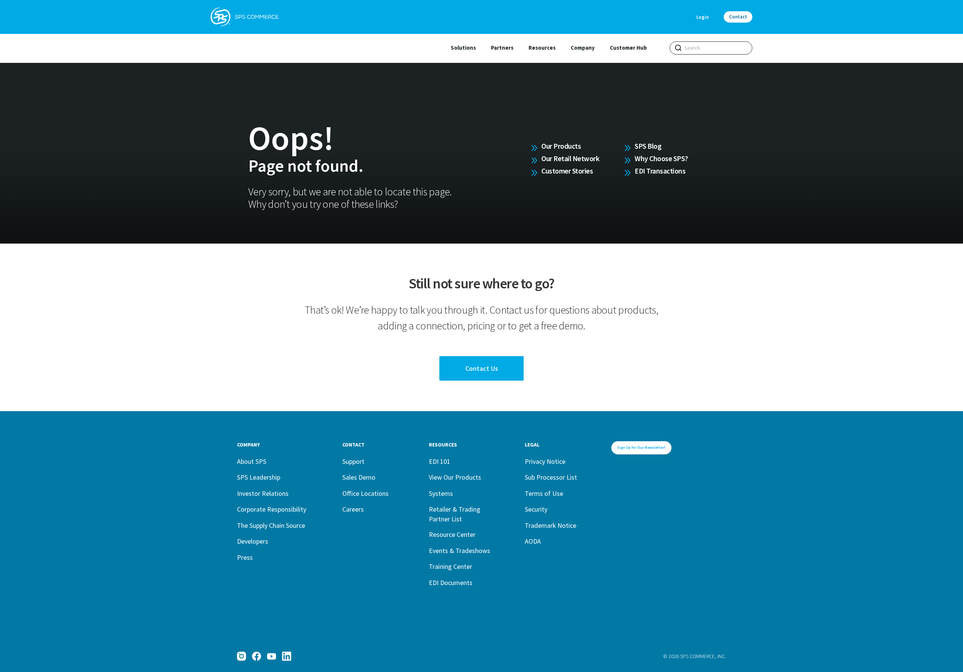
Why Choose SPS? (661, 158)
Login (702, 17)
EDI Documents (450, 582)
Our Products (561, 146)
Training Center (450, 566)
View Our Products (455, 477)
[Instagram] (241, 656)
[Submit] (678, 48)
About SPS (251, 461)
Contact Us (481, 368)
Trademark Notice (550, 525)
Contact (738, 17)
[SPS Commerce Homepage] (244, 17)
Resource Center (452, 534)
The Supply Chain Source (271, 525)
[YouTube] (271, 656)
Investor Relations (263, 493)
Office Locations (365, 493)
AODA (533, 541)
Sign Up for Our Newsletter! (641, 447)
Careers (353, 509)
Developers (252, 541)
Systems (441, 493)
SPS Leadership (258, 477)
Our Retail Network (570, 158)
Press (245, 557)
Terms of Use (544, 493)
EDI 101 (439, 461)
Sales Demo (358, 477)
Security (536, 509)
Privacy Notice (545, 461)
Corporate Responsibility (271, 509)
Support (353, 461)
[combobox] (711, 48)
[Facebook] (256, 656)
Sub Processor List (551, 477)
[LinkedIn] (286, 656)
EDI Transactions (660, 170)
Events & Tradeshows (459, 550)
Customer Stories (567, 170)
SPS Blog (648, 146)
